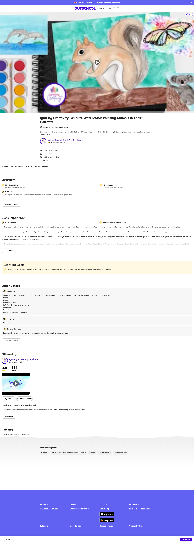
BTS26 (100, 3)
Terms (114, 3)
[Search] (114, 8)
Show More (9, 251)
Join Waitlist (186, 540)
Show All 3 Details (11, 204)
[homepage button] (85, 8)
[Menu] (118, 8)
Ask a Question (26, 398)
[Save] (191, 14)
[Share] (186, 14)
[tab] (5, 166)
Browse (99, 8)
